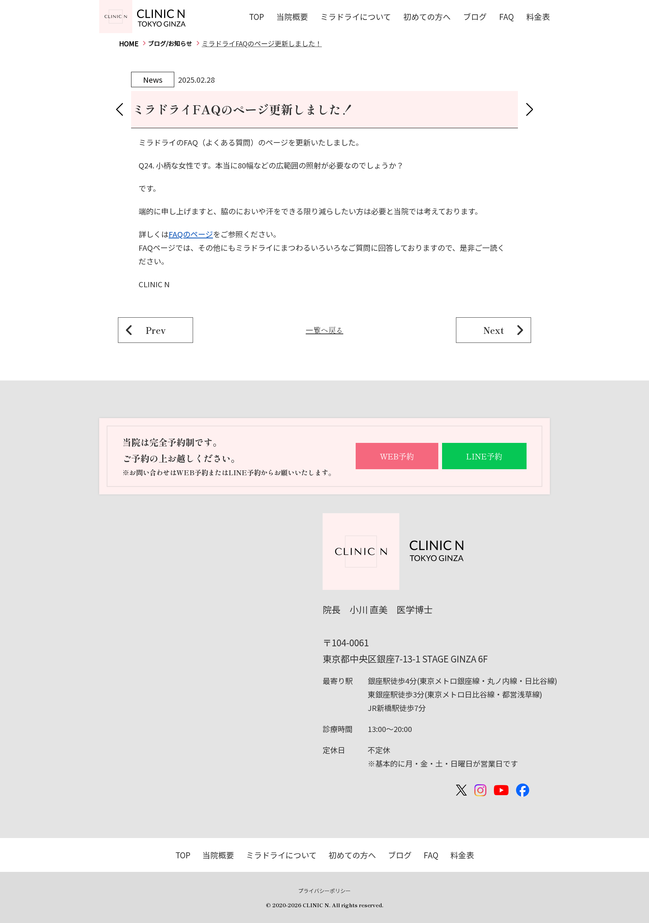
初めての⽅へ (427, 16)
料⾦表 (538, 16)
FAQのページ (191, 234)
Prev (156, 330)
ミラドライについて (355, 16)
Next (493, 330)
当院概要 (292, 16)
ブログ (475, 16)
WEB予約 (397, 456)
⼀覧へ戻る (324, 329)
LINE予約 (484, 456)
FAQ (506, 16)
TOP (256, 16)
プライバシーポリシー (324, 890)
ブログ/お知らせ (170, 43)
